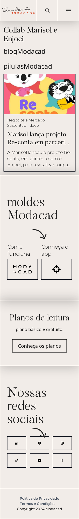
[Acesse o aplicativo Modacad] (56, 269)
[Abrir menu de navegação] (68, 10)
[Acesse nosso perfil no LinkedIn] (16, 443)
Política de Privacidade (39, 498)
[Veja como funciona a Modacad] (22, 269)
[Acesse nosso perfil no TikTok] (16, 460)
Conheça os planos (39, 345)
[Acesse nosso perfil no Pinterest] (39, 443)
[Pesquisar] (47, 10)
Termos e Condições (37, 504)
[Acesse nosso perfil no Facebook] (62, 460)
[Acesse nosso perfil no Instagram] (62, 443)
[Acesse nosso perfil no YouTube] (39, 460)
